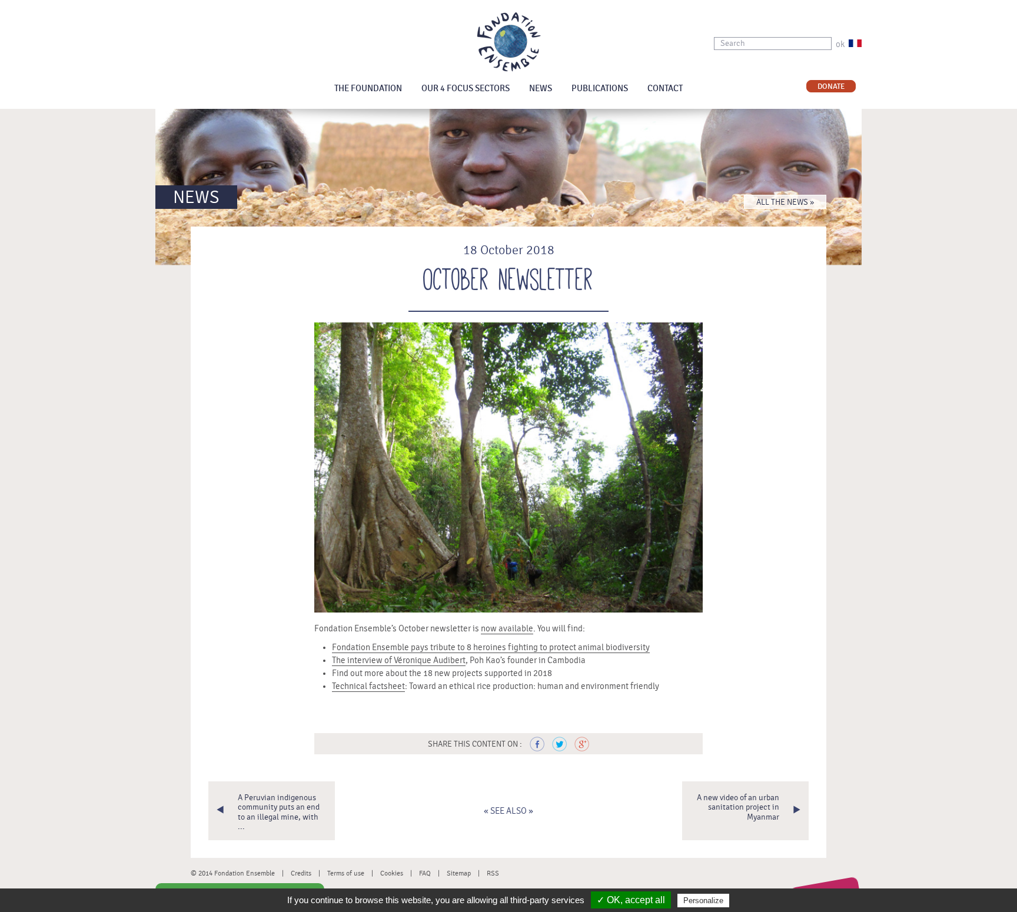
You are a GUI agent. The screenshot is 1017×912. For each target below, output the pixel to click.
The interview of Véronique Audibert (399, 660)
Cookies (391, 873)
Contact (665, 88)
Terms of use (345, 873)
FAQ (425, 873)
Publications (599, 88)
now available (507, 629)
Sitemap (459, 873)
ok (840, 44)
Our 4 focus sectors (465, 88)
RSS (493, 873)
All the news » (785, 202)
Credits (301, 873)
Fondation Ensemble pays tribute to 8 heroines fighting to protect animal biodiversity (491, 648)
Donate (831, 87)
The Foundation (368, 88)
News (540, 88)
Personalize (703, 900)
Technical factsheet (368, 686)
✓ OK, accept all (631, 900)
